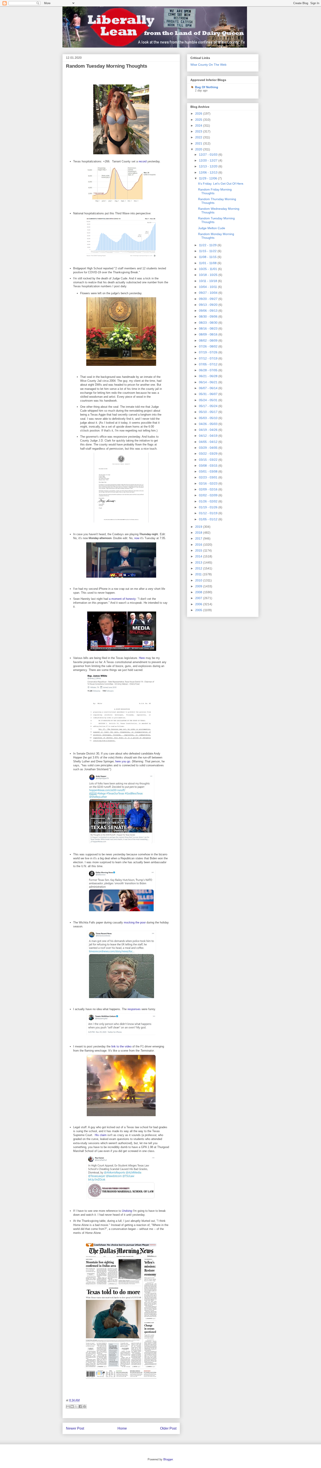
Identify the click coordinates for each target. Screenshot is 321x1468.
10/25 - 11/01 (208, 269)
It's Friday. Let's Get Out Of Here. (221, 183)
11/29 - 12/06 (208, 178)
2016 (199, 544)
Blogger (168, 1459)
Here (142, 658)
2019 (199, 526)
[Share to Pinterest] (84, 1406)
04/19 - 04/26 (208, 429)
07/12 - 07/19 (208, 358)
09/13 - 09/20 (208, 304)
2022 (199, 137)
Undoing (127, 1210)
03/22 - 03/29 (208, 453)
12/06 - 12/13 (208, 172)
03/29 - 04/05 (208, 447)
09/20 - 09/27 (208, 299)
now (136, 538)
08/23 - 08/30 (208, 322)
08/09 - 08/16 (208, 334)
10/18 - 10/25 (208, 275)
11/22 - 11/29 (208, 245)
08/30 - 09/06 (208, 316)
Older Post (168, 1428)
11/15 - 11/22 (208, 251)
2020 (199, 149)
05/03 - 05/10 (208, 418)
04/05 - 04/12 (208, 441)
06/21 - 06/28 (208, 376)
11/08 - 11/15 (208, 257)
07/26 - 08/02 (208, 346)
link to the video (121, 1046)
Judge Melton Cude (211, 228)
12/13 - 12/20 (208, 166)
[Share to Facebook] (80, 1406)
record (143, 161)
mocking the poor (135, 922)
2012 (199, 568)
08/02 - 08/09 (208, 340)
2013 (199, 562)
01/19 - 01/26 (208, 507)
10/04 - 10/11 (208, 287)
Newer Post (75, 1428)
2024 (199, 125)
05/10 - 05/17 (208, 412)
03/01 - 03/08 (208, 471)
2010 (199, 580)
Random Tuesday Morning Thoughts (106, 66)
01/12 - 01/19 (208, 513)
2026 (199, 113)
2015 (199, 550)
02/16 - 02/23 (208, 483)
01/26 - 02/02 (208, 501)
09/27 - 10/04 (208, 292)
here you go (122, 761)
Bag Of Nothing (206, 87)
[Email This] (68, 1406)
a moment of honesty (122, 598)
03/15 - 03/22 (208, 459)
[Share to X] (76, 1406)
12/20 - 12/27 (208, 160)
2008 (199, 592)
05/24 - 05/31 (208, 400)
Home (122, 1428)
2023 (199, 131)
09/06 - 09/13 (208, 310)
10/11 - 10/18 (208, 281)
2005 (199, 610)
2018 (199, 532)
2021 (199, 143)
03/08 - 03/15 (208, 465)
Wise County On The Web (208, 64)
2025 (199, 119)
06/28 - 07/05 (208, 370)
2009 (199, 586)
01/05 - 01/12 (208, 519)
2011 (199, 574)
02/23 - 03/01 (208, 477)
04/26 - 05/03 (208, 424)
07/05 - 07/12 (208, 364)
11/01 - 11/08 (208, 263)
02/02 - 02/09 (208, 495)
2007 (199, 598)
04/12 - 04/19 (208, 435)
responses (134, 1009)
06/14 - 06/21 (208, 382)
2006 (199, 604)
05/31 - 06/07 (208, 394)
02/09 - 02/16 (208, 489)
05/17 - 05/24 (208, 406)
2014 (199, 556)
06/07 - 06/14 (208, 388)
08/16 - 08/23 (208, 328)
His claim (101, 1135)
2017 (199, 538)
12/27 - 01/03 (208, 154)
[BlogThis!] (72, 1406)
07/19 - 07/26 (208, 352)
